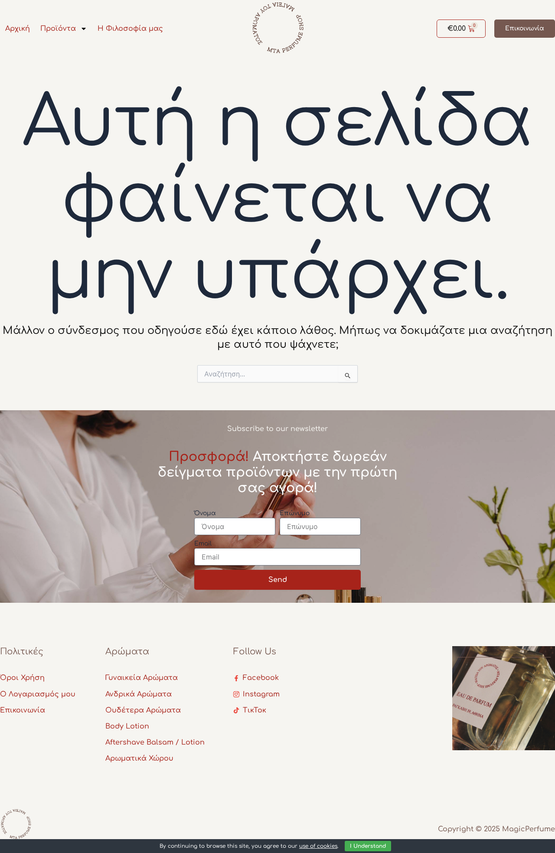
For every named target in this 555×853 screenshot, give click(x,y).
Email (203, 543)
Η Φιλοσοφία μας (130, 29)
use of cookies (318, 846)
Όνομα (205, 513)
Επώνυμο (295, 513)
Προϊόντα (58, 29)
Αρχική (17, 29)
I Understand (368, 846)
